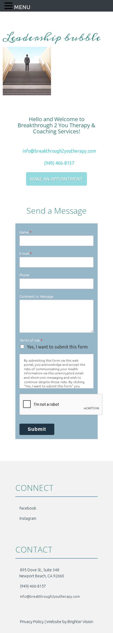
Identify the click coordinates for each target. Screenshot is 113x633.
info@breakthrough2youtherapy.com (59, 150)
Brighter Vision (80, 621)
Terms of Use (30, 340)
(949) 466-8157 (58, 163)
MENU (22, 7)
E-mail (25, 253)
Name (25, 232)
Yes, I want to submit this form (57, 346)
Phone (24, 275)
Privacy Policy (32, 621)
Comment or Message (36, 296)
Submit (37, 429)
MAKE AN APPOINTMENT (56, 179)
